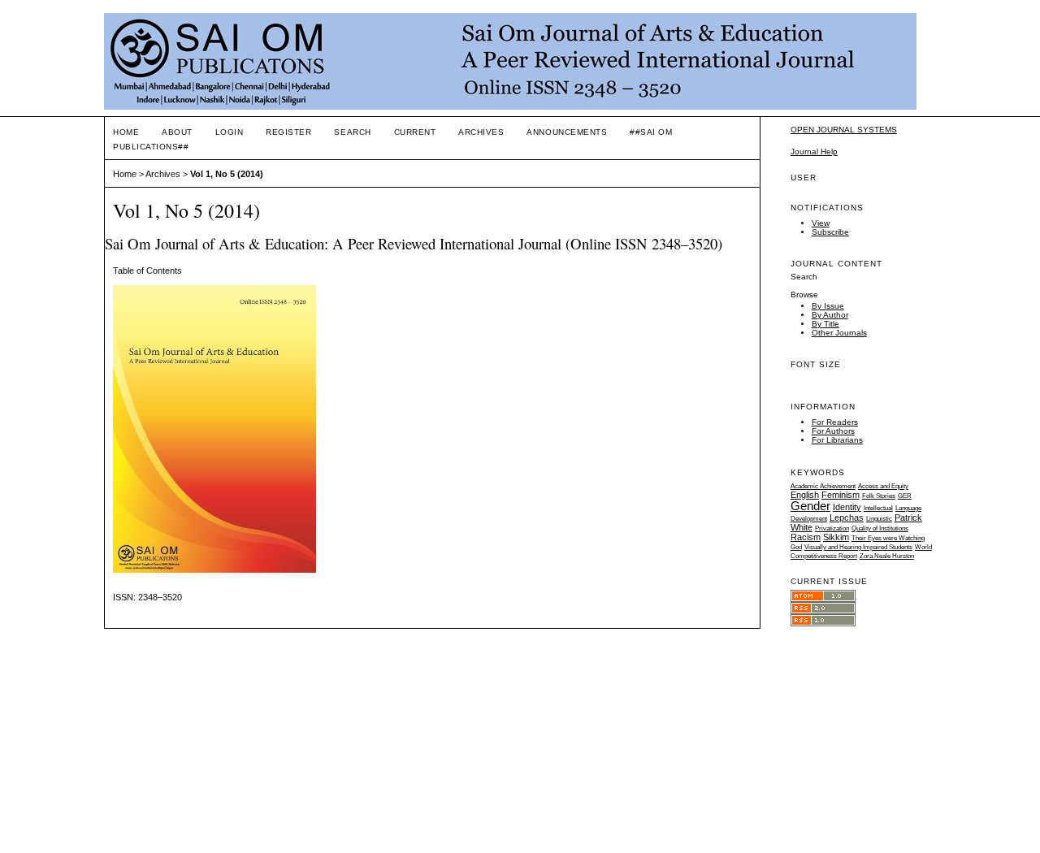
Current (415, 132)
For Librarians (837, 439)
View (821, 223)
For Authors (833, 430)
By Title (825, 323)
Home (126, 132)
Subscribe (830, 231)
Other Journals (839, 332)
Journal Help (814, 151)
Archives (481, 132)
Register (288, 132)
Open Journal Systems (844, 129)
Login (229, 132)
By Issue (828, 305)
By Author (830, 314)
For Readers (835, 422)
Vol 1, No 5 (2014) (226, 174)
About (177, 132)
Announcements (566, 132)
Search (352, 132)
